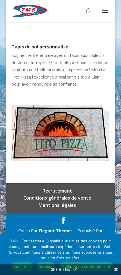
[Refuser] (114, 254)
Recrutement (57, 191)
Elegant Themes (56, 230)
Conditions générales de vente (57, 198)
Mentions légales (57, 205)
